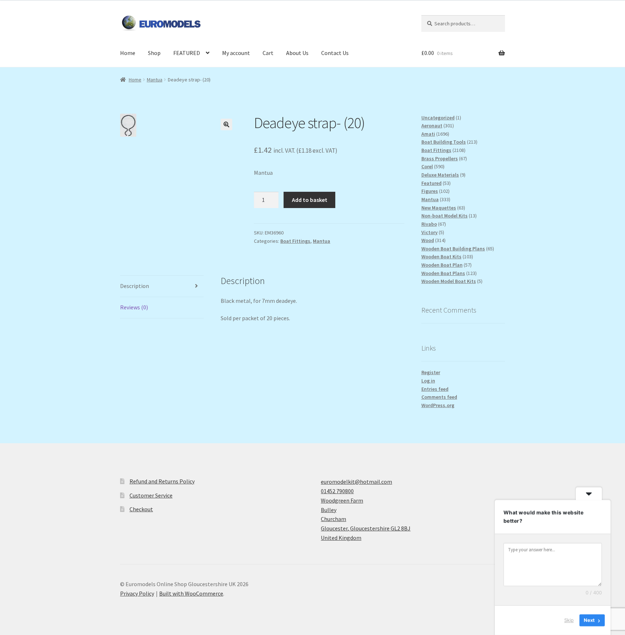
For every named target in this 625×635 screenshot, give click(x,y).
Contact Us (335, 52)
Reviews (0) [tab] (134, 307)
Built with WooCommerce (191, 593)
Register (430, 372)
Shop (154, 52)
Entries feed (434, 389)
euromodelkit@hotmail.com (356, 481)
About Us (297, 52)
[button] (226, 124)
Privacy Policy (137, 593)
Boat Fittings (295, 241)
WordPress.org (437, 405)
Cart (268, 52)
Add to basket (309, 199)
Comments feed (439, 397)
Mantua (154, 79)
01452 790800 (337, 491)
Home (127, 52)
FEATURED (186, 52)
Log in (428, 380)
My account (236, 52)
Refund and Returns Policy (162, 481)
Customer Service (151, 495)
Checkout (141, 509)
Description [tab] (134, 285)
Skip (569, 620)
